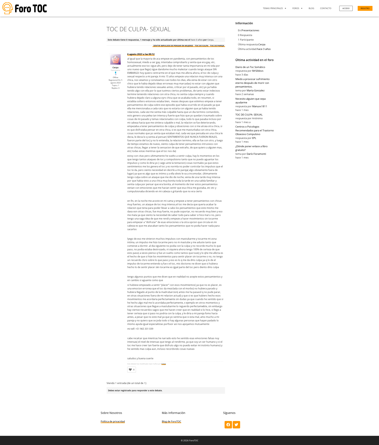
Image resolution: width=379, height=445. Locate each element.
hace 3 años (197, 39)
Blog (311, 8)
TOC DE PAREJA (217, 45)
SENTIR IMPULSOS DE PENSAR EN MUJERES (173, 45)
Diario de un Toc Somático (250, 67)
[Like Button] (130, 369)
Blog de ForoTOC (171, 421)
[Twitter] (236, 424)
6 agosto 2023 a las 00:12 (141, 54)
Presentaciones (250, 30)
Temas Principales (273, 8)
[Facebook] (228, 424)
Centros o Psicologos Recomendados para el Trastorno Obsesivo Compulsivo (254, 130)
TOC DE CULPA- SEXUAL (249, 114)
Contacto (325, 8)
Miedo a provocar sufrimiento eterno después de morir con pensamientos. (252, 82)
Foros (295, 8)
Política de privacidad (113, 421)
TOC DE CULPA (201, 45)
